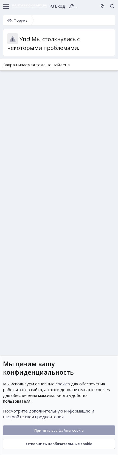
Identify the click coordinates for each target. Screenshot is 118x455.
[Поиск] (112, 6)
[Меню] (6, 6)
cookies (63, 383)
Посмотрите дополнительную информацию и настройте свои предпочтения (48, 413)
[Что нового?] (102, 6)
